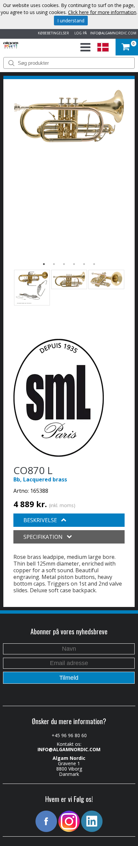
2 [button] (54, 264)
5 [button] (84, 264)
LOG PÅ (79, 33)
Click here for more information (102, 12)
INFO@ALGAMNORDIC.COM (113, 33)
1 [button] (44, 264)
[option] (69, 116)
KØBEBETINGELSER (52, 33)
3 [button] (64, 264)
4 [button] (74, 264)
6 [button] (94, 264)
